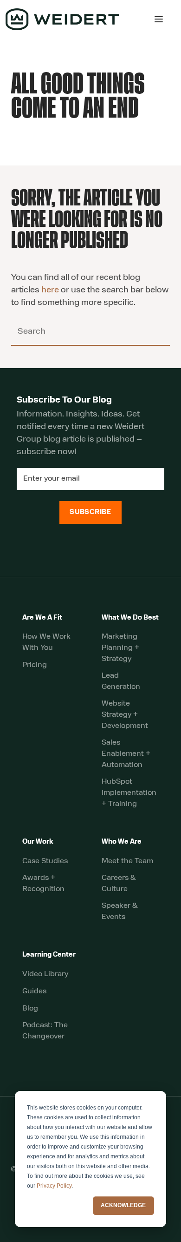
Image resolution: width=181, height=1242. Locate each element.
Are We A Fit (42, 617)
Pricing (34, 665)
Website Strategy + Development (125, 715)
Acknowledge (123, 1205)
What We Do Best (130, 617)
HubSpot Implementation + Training (129, 793)
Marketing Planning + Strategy (120, 648)
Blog (30, 1008)
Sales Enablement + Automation (126, 754)
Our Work (37, 842)
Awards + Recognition (43, 883)
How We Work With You (46, 642)
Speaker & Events (120, 911)
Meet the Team (127, 861)
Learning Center (49, 954)
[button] (158, 19)
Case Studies (45, 861)
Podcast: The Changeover (45, 1031)
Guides (34, 991)
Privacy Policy (54, 1186)
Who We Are (122, 842)
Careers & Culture (119, 883)
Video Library (45, 974)
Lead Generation (121, 681)
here (50, 290)
